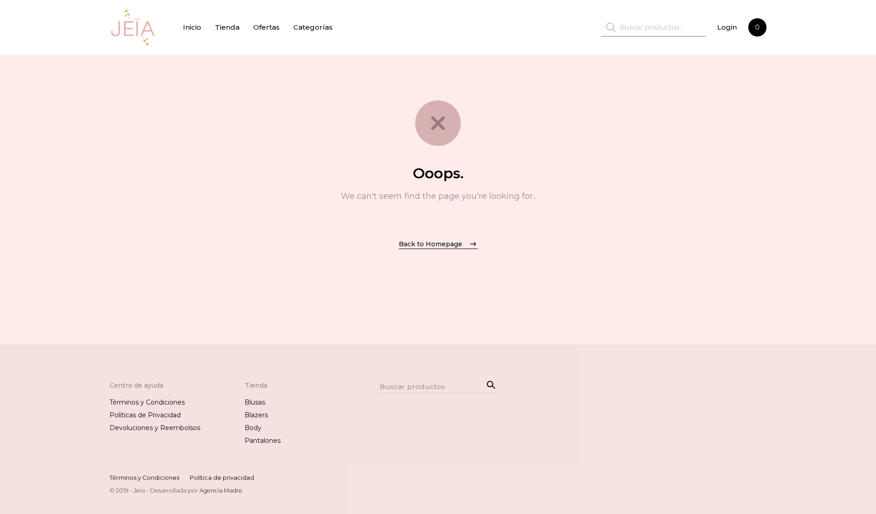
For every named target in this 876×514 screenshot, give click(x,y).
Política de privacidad (222, 477)
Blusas (255, 402)
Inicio (192, 27)
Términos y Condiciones (147, 402)
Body (253, 428)
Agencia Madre (220, 490)
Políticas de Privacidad (145, 415)
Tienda (227, 27)
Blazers (256, 415)
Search (489, 383)
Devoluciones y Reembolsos (155, 428)
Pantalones (263, 440)
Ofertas (266, 27)
